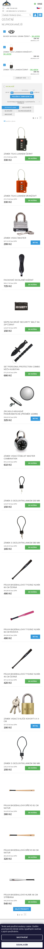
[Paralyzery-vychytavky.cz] (6, 3)
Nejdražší (8, 111)
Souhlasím (22, 945)
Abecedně (8, 114)
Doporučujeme (10, 107)
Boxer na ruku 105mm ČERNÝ (21, 36)
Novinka (25, 90)
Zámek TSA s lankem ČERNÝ (20, 70)
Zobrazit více (21, 78)
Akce (16, 90)
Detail (35, 242)
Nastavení (22, 937)
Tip (33, 90)
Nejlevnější (26, 107)
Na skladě (10, 86)
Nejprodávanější (24, 111)
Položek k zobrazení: (22, 96)
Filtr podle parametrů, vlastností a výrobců (21, 102)
